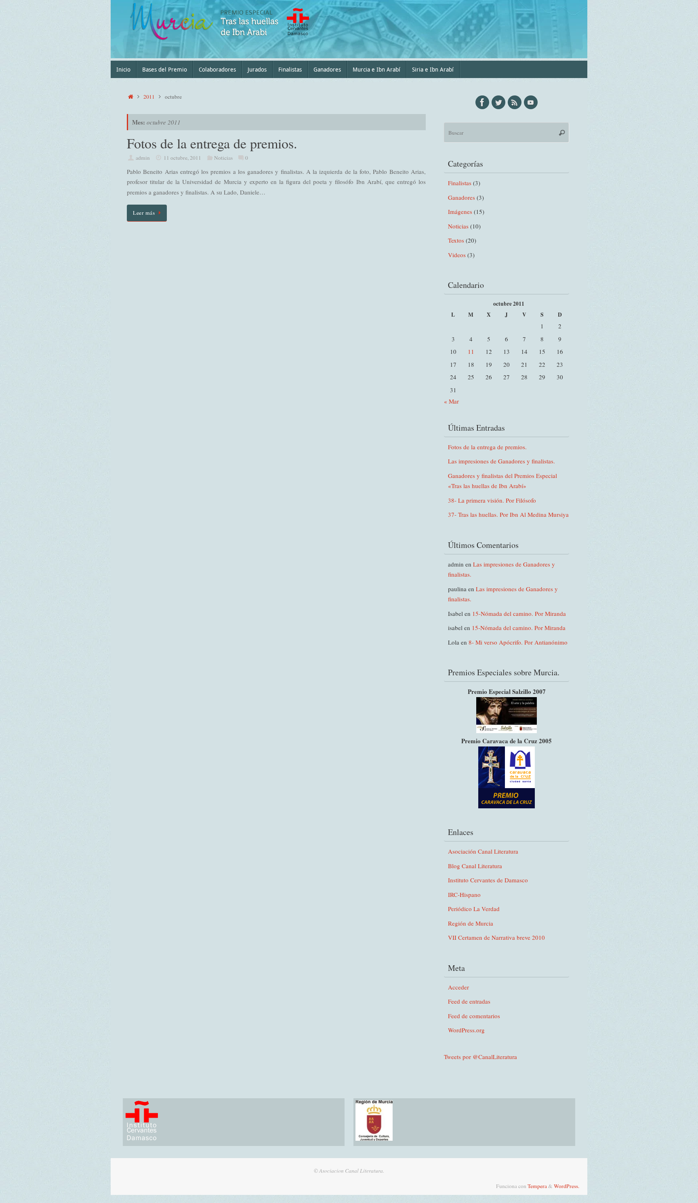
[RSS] (514, 102)
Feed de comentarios (474, 1016)
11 (471, 351)
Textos (456, 240)
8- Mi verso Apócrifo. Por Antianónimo (518, 642)
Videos (457, 255)
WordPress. (566, 1186)
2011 (149, 96)
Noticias (223, 157)
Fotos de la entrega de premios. (212, 143)
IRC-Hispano (464, 894)
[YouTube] (531, 102)
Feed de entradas (469, 1001)
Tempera (537, 1186)
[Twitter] (498, 102)
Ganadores (461, 197)
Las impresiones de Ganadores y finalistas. (501, 461)
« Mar (451, 401)
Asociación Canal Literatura (483, 851)
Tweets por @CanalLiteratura (480, 1057)
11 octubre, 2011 (182, 157)
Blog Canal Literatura (475, 866)
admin (143, 157)
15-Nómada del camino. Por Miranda (519, 613)
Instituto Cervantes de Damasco (488, 880)
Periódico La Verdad (474, 909)
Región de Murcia (470, 923)
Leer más (144, 212)
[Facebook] (482, 102)
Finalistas (459, 183)
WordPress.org (466, 1030)
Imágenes (460, 211)
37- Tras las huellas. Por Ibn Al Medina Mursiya (508, 514)
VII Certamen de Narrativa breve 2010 (496, 937)
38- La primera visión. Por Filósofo (492, 500)
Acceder (458, 987)
